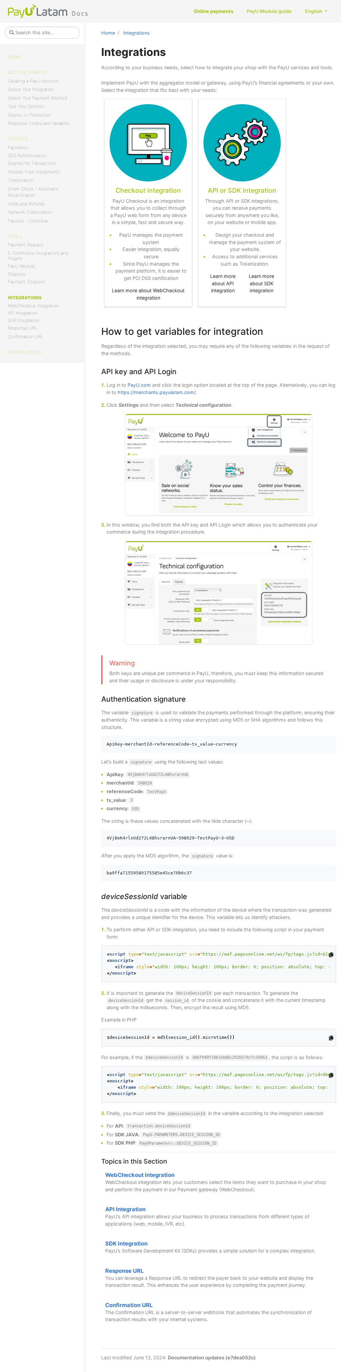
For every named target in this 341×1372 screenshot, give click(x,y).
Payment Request (26, 244)
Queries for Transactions (32, 163)
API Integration (22, 313)
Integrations (25, 297)
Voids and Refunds (26, 203)
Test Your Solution (26, 106)
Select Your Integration (31, 89)
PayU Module (21, 266)
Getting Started (27, 72)
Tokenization (20, 180)
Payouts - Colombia (28, 220)
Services (18, 138)
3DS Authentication (27, 155)
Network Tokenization (30, 212)
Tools (15, 236)
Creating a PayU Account (33, 81)
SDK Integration (23, 320)
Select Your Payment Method (37, 98)
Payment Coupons (26, 281)
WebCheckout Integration (33, 305)
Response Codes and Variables (39, 123)
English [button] (314, 11)
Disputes (16, 274)
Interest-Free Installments (34, 171)
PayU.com (139, 385)
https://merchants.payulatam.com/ (156, 392)
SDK (234, 190)
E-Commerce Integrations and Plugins (38, 255)
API (213, 190)
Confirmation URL (25, 336)
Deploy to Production (29, 114)
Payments (18, 147)
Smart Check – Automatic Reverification (33, 192)
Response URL (22, 328)
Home (14, 56)
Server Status (24, 352)
